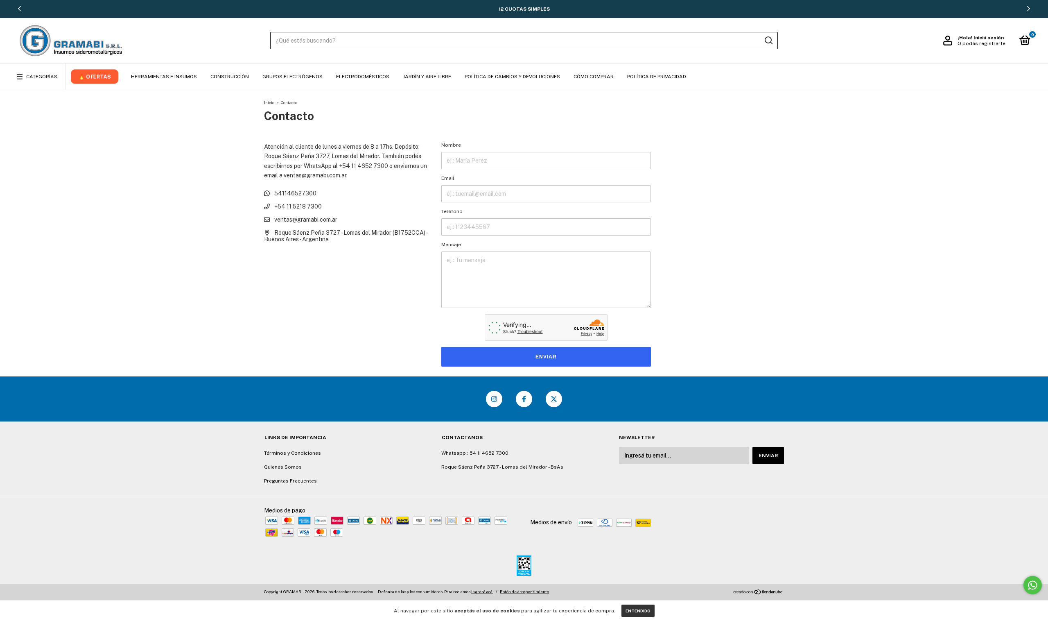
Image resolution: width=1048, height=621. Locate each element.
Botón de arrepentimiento (524, 591)
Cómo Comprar (594, 76)
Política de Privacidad (656, 76)
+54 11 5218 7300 (297, 206)
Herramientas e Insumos (164, 76)
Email (447, 178)
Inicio (269, 102)
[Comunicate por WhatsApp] (1032, 585)
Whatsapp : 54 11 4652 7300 (474, 453)
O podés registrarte (981, 43)
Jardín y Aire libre (427, 76)
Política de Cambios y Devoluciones (512, 76)
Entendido (638, 610)
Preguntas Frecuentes (290, 481)
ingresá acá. (482, 591)
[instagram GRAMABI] (494, 399)
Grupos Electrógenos (292, 76)
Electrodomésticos (362, 76)
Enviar (546, 357)
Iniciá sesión (988, 38)
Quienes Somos (283, 467)
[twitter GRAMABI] (554, 399)
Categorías (41, 76)
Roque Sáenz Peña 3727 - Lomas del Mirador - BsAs (502, 467)
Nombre (451, 145)
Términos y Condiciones (292, 453)
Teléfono (452, 211)
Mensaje (451, 244)
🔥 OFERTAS (94, 76)
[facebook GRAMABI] (524, 399)
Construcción (229, 76)
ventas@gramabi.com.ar (305, 219)
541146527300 (294, 193)
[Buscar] (768, 40)
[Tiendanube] (758, 592)
